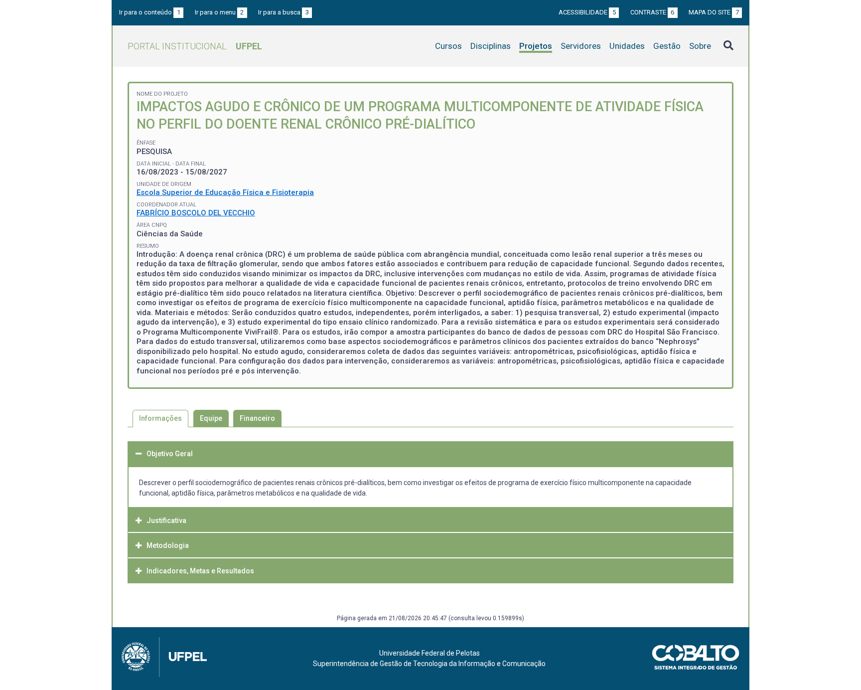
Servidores (581, 46)
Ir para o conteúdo (149, 12)
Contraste (652, 12)
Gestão (667, 46)
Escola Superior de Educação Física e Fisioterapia (225, 192)
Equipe (211, 418)
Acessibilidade (587, 12)
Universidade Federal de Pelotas (429, 653)
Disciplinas (490, 46)
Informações (160, 418)
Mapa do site (714, 12)
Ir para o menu (219, 12)
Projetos (535, 46)
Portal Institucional (195, 46)
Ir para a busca (283, 12)
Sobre (700, 46)
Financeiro (257, 418)
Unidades (627, 46)
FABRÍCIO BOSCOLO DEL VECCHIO (196, 212)
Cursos (448, 46)
